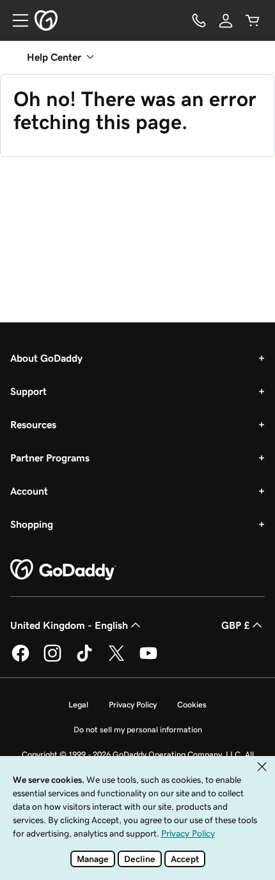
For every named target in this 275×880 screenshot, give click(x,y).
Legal (78, 704)
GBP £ (235, 625)
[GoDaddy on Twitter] (116, 659)
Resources (33, 424)
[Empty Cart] (253, 20)
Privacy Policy (133, 704)
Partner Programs (50, 457)
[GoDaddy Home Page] (63, 570)
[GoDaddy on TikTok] (84, 659)
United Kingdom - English (69, 625)
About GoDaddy (46, 358)
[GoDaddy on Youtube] (148, 659)
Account (29, 491)
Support (28, 391)
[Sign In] (226, 20)
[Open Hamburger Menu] (15, 20)
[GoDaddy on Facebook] (20, 659)
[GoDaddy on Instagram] (52, 659)
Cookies (192, 704)
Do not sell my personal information (138, 729)
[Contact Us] (199, 20)
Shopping (31, 524)
